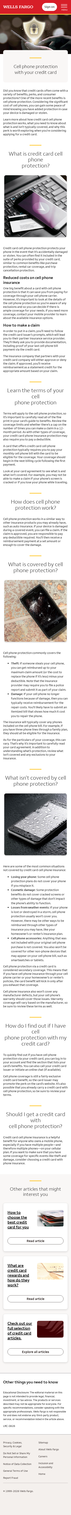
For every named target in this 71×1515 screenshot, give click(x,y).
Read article (35, 1241)
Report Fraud (10, 1477)
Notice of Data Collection (17, 1463)
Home (41, 1473)
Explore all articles (35, 1352)
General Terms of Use (15, 1470)
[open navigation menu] (62, 7)
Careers (42, 1456)
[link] (18, 7)
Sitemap (43, 1442)
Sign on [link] (49, 7)
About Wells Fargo (48, 1449)
